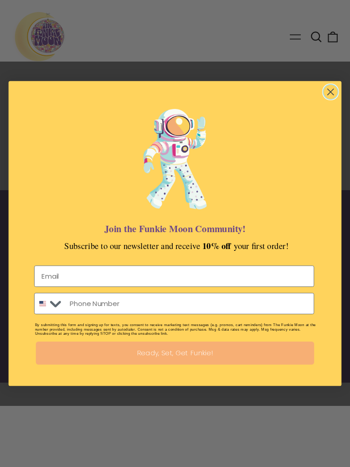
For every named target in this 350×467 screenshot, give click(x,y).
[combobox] (50, 303)
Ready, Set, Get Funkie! (175, 353)
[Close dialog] (330, 91)
